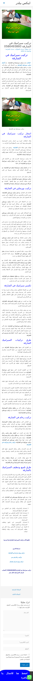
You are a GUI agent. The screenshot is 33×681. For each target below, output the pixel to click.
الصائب (29, 62)
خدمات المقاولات (19, 49)
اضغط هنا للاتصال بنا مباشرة (14, 675)
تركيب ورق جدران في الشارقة (16, 553)
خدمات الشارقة (10, 49)
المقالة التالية (16, 594)
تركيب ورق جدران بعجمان (16, 561)
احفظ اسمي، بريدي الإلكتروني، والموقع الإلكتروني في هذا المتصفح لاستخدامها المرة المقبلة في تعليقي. (18, 657)
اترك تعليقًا (28, 49)
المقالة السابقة (16, 590)
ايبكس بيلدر (23, 3)
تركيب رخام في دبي (16, 557)
